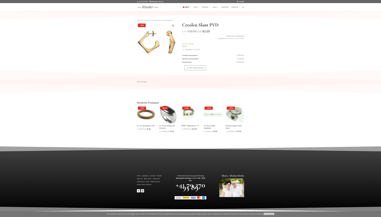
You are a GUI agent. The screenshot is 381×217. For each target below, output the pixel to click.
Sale (187, 7)
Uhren (195, 7)
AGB (147, 182)
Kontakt (159, 176)
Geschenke (225, 7)
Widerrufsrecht (155, 182)
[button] (173, 26)
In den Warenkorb (195, 67)
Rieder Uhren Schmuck (144, 184)
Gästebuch (145, 176)
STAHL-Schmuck (156, 20)
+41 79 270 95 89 (190, 186)
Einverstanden (268, 214)
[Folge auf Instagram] (142, 190)
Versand (152, 176)
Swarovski (234, 7)
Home (139, 176)
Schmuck (205, 7)
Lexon (215, 7)
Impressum (156, 179)
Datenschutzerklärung (256, 214)
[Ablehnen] (379, 214)
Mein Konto (147, 179)
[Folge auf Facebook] (138, 190)
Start (138, 20)
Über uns (140, 179)
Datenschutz (141, 182)
